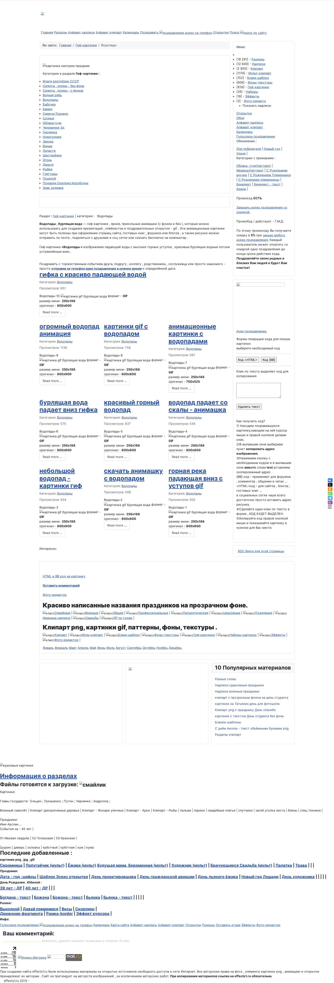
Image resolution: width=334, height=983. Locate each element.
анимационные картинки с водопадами (192, 334)
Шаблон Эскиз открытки (63, 876)
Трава (301, 865)
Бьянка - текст (117, 897)
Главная (47, 32)
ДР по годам (122, 618)
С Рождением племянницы (258, 180)
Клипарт (257, 68)
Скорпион (85, 909)
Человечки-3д (53, 127)
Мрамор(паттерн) (249, 170)
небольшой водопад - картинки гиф (60, 478)
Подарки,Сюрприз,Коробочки (65, 183)
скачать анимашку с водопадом (133, 474)
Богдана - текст (15, 897)
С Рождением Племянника (270, 175)
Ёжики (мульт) (82, 865)
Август (121, 648)
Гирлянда (50, 132)
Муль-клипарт (92, 635)
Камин (47, 109)
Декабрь (175, 648)
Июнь (101, 648)
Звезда (48, 141)
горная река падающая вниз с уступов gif (196, 478)
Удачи (241, 153)
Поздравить (149, 32)
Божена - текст (68, 897)
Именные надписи (56, 618)
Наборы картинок (243, 635)
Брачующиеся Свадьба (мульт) (241, 865)
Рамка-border (59, 913)
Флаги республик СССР (61, 81)
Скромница (11, 865)
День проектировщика (113, 876)
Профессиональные (153, 613)
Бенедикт (243, 184)
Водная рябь (52, 95)
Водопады (50, 100)
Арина (241, 189)
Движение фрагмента (21, 913)
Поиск (235, 32)
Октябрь (148, 648)
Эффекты (252, 96)
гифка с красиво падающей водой (92, 274)
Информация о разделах (38, 776)
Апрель (83, 648)
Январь (48, 648)
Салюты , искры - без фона (63, 86)
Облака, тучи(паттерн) (253, 166)
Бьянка (93, 897)
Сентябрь (134, 648)
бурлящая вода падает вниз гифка (68, 406)
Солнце (48, 118)
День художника (298, 876)
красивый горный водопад (131, 406)
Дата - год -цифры (18, 876)
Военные (91, 613)
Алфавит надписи (81, 32)
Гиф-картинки (63, 216)
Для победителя (248, 149)
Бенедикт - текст (267, 184)
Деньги (48, 164)
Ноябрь (162, 648)
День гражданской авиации (167, 876)
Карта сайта (120, 925)
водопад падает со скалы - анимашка (198, 406)
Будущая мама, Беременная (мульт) (132, 865)
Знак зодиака (53, 188)
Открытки (221, 32)
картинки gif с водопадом (126, 330)
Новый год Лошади (260, 876)
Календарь (131, 32)
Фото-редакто (255, 101)
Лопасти (49, 151)
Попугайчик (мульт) (45, 865)
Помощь (208, 925)
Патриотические (195, 613)
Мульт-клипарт (259, 73)
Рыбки (47, 169)
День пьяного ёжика (218, 876)
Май (93, 648)
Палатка (284, 865)
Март (73, 648)
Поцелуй (49, 178)
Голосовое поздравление (255, 136)
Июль (110, 648)
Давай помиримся (40, 909)
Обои (240, 118)
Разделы (60, 32)
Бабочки (49, 104)
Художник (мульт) (189, 865)
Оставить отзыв (228, 925)
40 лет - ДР (36, 888)
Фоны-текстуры (260, 82)
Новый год (272, 149)
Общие (118, 613)
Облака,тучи (52, 123)
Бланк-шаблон (258, 78)
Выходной (10, 909)
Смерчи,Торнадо (55, 114)
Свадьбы (92, 618)
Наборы (252, 92)
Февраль (61, 648)
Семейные (62, 613)
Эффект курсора (92, 913)
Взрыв (47, 146)
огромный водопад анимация (69, 330)
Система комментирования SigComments (22, 941)
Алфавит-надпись (249, 122)
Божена (41, 897)
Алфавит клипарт (109, 32)
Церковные (231, 613)
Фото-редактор (55, 595)
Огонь (47, 160)
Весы (67, 909)
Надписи (258, 64)
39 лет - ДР (11, 888)
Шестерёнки (52, 155)
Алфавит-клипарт (249, 127)
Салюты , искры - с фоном (63, 90)
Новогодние (52, 137)
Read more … (52, 312)
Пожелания (263, 613)
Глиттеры (50, 174)
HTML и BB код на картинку (64, 576)
